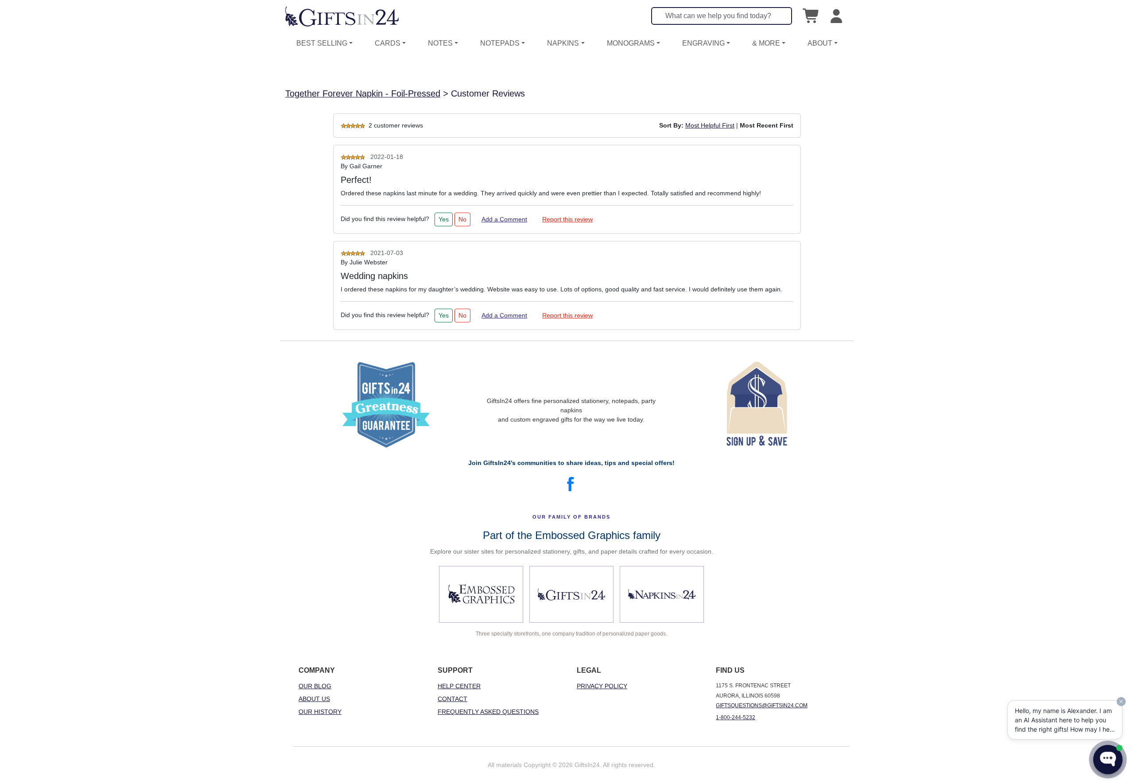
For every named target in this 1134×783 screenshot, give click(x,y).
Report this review (567, 219)
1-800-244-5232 (735, 717)
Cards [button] (387, 43)
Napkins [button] (563, 43)
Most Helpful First (709, 125)
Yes (444, 219)
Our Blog (315, 686)
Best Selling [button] (321, 43)
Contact (452, 698)
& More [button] (766, 43)
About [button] (820, 43)
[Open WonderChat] (1107, 759)
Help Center (459, 686)
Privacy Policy (602, 686)
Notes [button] (440, 43)
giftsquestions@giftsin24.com (762, 705)
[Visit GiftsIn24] (571, 594)
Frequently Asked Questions (488, 711)
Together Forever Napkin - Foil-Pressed (362, 93)
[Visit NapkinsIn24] (662, 594)
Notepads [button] (500, 43)
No (462, 219)
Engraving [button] (703, 43)
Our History (320, 711)
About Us (314, 698)
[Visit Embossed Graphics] (481, 594)
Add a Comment (504, 219)
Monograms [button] (631, 43)
